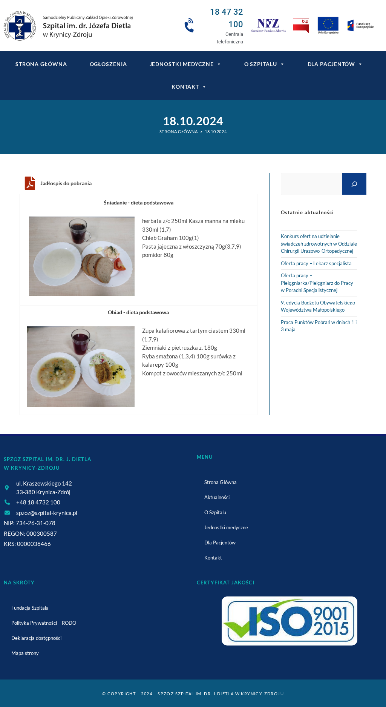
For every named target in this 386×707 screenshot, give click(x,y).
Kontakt (185, 86)
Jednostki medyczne (182, 64)
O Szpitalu (260, 64)
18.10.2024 (216, 131)
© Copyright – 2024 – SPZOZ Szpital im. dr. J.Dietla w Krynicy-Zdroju (193, 693)
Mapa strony (25, 653)
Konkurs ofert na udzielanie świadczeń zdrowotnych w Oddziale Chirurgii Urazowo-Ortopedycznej (319, 243)
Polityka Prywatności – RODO (43, 623)
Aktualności (217, 497)
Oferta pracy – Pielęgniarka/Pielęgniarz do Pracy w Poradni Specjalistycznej (317, 282)
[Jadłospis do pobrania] (30, 183)
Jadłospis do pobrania (66, 183)
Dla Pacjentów (331, 64)
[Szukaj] (354, 184)
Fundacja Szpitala (30, 608)
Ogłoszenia (108, 64)
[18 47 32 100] (190, 25)
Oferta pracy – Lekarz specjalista (316, 263)
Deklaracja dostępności (36, 638)
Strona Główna (220, 482)
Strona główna (41, 64)
